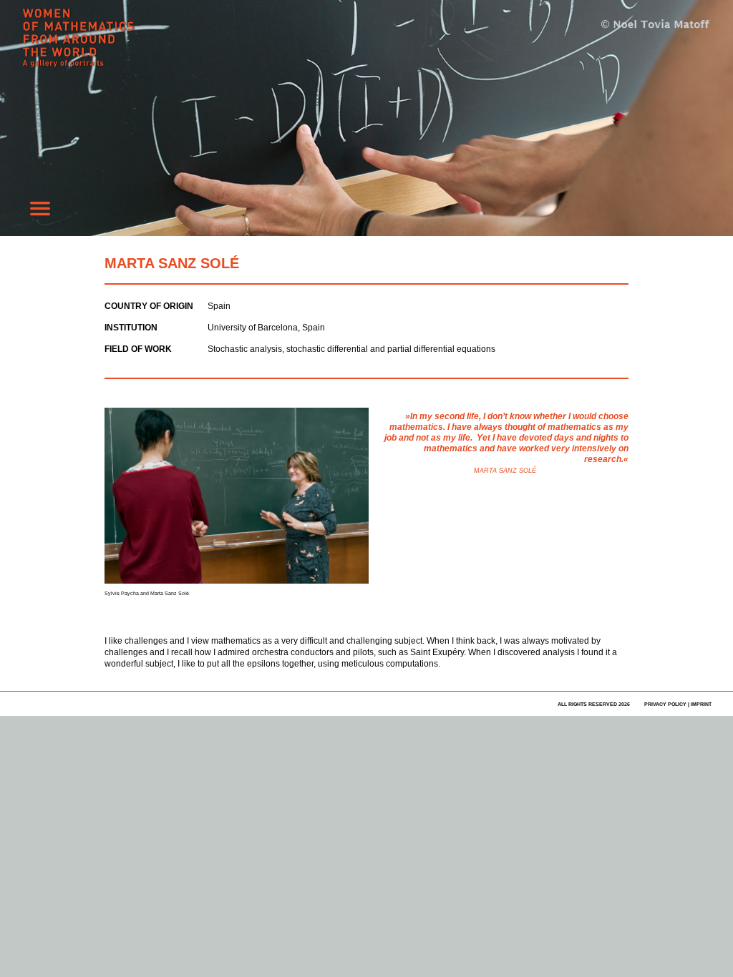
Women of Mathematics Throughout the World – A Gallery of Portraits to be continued (128, 46)
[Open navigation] (40, 212)
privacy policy (665, 704)
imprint (701, 704)
